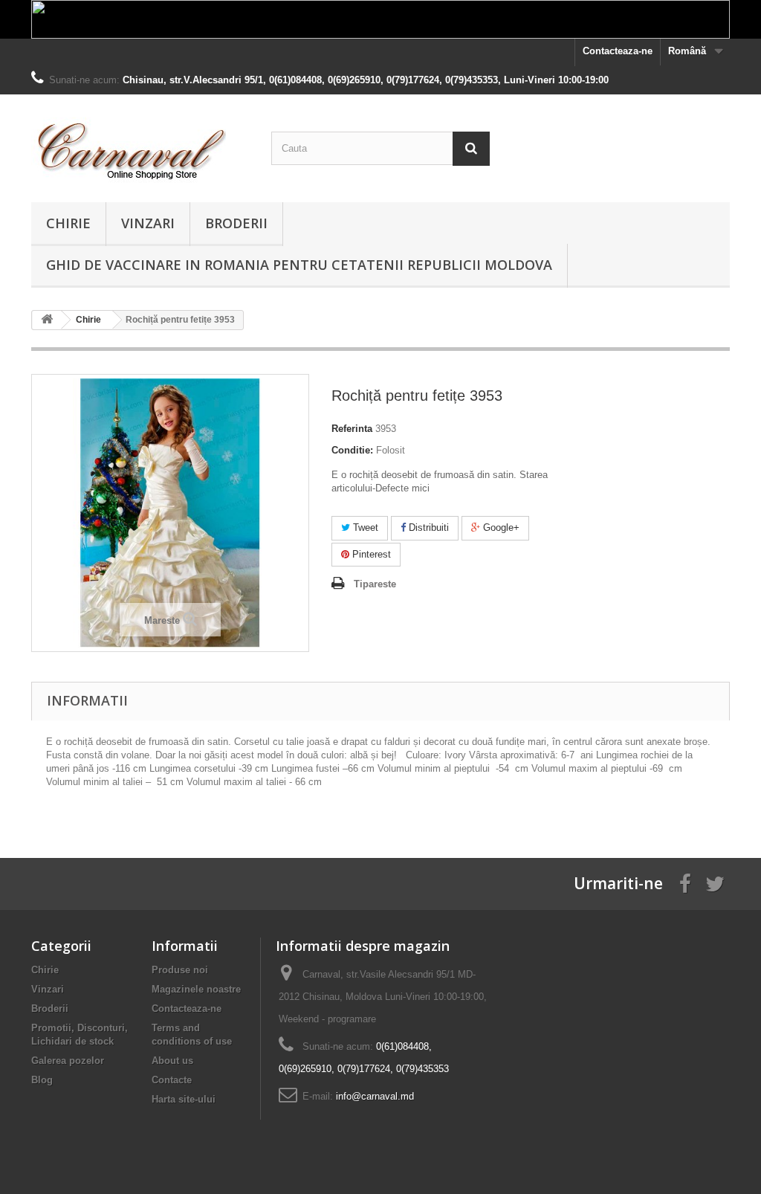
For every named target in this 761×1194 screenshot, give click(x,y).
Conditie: (352, 450)
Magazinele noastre (196, 989)
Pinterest (370, 554)
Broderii (236, 223)
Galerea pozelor (67, 1060)
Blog (42, 1079)
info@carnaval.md (375, 1096)
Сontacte (172, 1079)
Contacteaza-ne (617, 51)
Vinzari (148, 223)
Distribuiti (427, 527)
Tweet (364, 527)
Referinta (351, 428)
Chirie (68, 223)
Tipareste (375, 584)
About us (172, 1060)
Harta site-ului (184, 1099)
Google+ (499, 527)
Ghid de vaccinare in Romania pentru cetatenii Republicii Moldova (299, 265)
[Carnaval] (140, 145)
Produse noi (180, 969)
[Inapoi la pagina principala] (47, 320)
